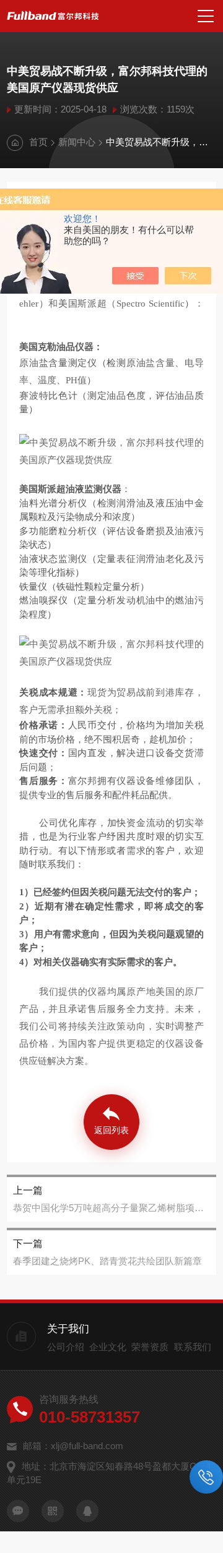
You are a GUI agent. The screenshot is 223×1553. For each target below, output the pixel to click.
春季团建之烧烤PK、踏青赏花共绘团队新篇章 (107, 1261)
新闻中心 (76, 142)
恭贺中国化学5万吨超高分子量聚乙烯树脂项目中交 (111, 1207)
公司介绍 (65, 1347)
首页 (38, 142)
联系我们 (192, 1347)
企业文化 (107, 1347)
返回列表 (111, 1130)
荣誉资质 (149, 1347)
